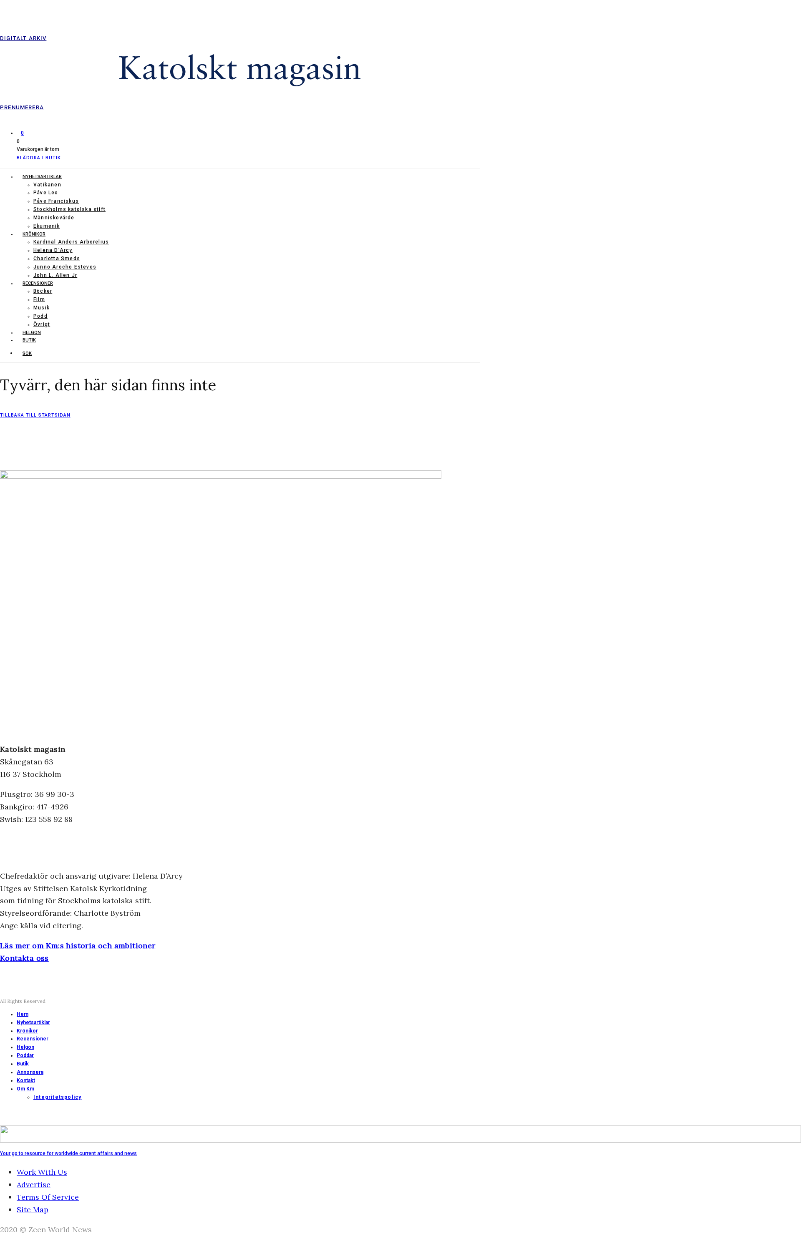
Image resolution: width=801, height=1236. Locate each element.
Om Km (25, 1089)
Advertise (33, 1184)
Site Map (32, 1209)
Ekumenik (46, 226)
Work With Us (42, 1172)
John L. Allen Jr (55, 275)
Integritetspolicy (57, 1097)
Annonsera (30, 1072)
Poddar (25, 1055)
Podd (40, 316)
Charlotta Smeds (56, 258)
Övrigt (41, 324)
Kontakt (26, 1080)
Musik (41, 308)
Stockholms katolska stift (69, 209)
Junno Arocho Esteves (64, 267)
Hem (22, 1014)
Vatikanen (47, 185)
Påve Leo (45, 193)
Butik (29, 340)
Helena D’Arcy (53, 250)
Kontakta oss (24, 958)
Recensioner (38, 283)
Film (39, 299)
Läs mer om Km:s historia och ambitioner (78, 945)
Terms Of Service (48, 1197)
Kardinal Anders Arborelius (71, 242)
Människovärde (54, 218)
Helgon (32, 332)
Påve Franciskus (56, 201)
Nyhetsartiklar (42, 176)
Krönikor (34, 234)
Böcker (42, 291)
